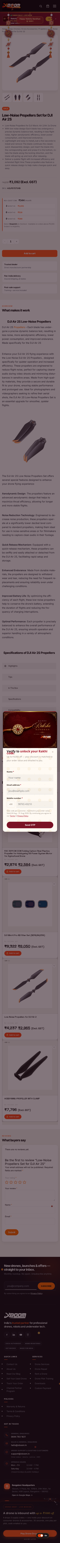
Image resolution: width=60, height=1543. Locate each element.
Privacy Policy (22, 816)
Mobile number (15, 798)
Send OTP (30, 825)
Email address (14, 785)
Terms (12, 816)
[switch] (42, 1535)
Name (10, 771)
